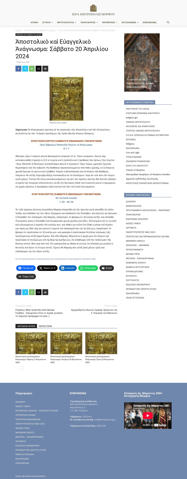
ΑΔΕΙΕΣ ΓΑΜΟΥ (133, 223)
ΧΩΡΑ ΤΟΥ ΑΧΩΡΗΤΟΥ (137, 165)
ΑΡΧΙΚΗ (34, 22)
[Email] (38, 69)
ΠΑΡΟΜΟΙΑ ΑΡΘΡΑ (26, 326)
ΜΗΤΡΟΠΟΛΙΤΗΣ (65, 22)
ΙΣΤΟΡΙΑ (46, 22)
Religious (130, 143)
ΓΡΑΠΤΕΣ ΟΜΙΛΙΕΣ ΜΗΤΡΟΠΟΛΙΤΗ (143, 130)
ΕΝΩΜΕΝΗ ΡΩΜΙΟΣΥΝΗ (138, 161)
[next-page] (22, 368)
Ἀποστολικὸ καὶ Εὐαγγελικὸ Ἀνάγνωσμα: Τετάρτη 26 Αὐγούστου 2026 (66, 359)
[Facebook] (18, 69)
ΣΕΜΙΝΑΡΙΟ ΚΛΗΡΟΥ (136, 262)
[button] (168, 22)
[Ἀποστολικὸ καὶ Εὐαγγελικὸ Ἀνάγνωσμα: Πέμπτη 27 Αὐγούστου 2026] (31, 343)
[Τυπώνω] (45, 69)
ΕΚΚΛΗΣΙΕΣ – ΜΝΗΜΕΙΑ (137, 245)
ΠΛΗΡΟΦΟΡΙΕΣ (88, 22)
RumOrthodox (132, 148)
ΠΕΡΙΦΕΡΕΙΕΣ (108, 22)
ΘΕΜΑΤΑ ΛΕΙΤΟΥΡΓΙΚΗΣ (137, 267)
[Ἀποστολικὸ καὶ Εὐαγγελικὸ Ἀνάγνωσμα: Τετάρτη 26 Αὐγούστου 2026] (66, 343)
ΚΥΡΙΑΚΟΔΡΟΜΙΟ (134, 271)
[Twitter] (25, 69)
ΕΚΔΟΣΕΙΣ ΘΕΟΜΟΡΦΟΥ (138, 284)
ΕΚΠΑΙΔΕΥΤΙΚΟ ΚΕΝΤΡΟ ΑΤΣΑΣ (141, 289)
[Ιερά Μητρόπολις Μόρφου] (93, 9)
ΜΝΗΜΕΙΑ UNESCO (135, 240)
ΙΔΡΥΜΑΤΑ (131, 227)
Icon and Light (132, 152)
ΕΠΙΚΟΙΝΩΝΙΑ (149, 22)
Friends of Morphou (135, 170)
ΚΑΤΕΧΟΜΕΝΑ (129, 22)
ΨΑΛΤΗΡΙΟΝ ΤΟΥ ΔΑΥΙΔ (137, 108)
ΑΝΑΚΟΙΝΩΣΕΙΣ (133, 205)
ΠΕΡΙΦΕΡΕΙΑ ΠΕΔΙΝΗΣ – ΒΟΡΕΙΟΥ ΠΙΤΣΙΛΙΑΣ (36, 410)
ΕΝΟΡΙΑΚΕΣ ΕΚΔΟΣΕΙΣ (137, 219)
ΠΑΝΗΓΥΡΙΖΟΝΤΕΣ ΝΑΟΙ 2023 (140, 232)
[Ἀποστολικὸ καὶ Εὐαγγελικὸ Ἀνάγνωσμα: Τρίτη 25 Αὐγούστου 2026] (101, 343)
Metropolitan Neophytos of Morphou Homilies (148, 174)
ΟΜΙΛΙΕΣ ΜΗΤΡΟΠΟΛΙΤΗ (138, 122)
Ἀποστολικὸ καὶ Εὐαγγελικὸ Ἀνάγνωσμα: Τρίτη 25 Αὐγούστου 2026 (99, 359)
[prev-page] (17, 368)
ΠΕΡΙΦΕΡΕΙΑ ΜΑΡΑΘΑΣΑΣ (27, 419)
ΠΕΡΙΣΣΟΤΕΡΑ (45, 326)
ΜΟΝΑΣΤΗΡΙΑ (133, 254)
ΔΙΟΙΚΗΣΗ (131, 201)
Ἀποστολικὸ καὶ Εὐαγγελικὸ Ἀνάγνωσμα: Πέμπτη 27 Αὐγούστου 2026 (30, 359)
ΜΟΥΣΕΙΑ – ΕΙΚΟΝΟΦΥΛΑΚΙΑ (140, 258)
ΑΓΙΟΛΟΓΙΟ (131, 275)
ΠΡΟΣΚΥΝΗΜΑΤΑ (134, 249)
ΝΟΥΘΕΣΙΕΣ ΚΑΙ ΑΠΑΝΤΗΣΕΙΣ (140, 126)
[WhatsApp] (32, 69)
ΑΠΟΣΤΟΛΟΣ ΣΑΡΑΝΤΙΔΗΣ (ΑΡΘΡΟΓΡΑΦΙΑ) (147, 183)
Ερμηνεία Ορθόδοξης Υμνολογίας (142, 178)
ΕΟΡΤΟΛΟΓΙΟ (132, 280)
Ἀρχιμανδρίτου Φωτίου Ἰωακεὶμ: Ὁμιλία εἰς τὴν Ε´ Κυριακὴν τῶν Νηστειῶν (94, 311)
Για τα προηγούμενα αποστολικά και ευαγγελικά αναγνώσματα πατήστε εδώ (55, 258)
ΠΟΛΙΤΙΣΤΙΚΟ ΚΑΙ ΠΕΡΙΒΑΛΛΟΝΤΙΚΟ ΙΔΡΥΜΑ (147, 236)
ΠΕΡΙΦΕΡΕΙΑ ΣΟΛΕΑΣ (25, 415)
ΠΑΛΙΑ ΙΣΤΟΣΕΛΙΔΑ (135, 297)
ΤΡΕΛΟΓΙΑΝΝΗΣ (134, 156)
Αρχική (18, 30)
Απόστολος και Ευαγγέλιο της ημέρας (40, 30)
